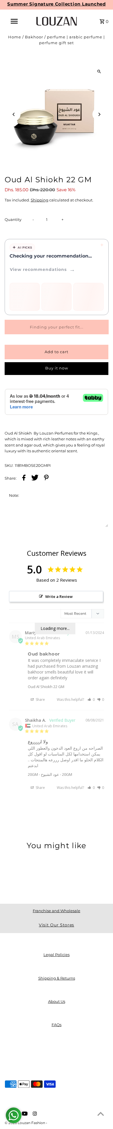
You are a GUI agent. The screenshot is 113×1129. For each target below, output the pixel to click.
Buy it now (56, 368)
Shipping (39, 200)
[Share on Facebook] (23, 478)
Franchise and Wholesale (56, 911)
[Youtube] (24, 1114)
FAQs (56, 1025)
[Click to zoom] (98, 71)
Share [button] (40, 699)
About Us (56, 1001)
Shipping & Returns (56, 978)
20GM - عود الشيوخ (43, 774)
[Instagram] (34, 1114)
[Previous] (14, 114)
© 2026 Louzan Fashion (25, 1123)
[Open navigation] (14, 21)
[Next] (98, 114)
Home (14, 37)
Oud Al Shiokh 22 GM (46, 686)
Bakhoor (34, 37)
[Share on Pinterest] (46, 478)
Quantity (13, 219)
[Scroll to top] (100, 1113)
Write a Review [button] (59, 596)
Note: (14, 495)
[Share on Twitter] (35, 478)
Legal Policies (56, 955)
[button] (91, 699)
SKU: (9, 465)
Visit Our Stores (56, 925)
